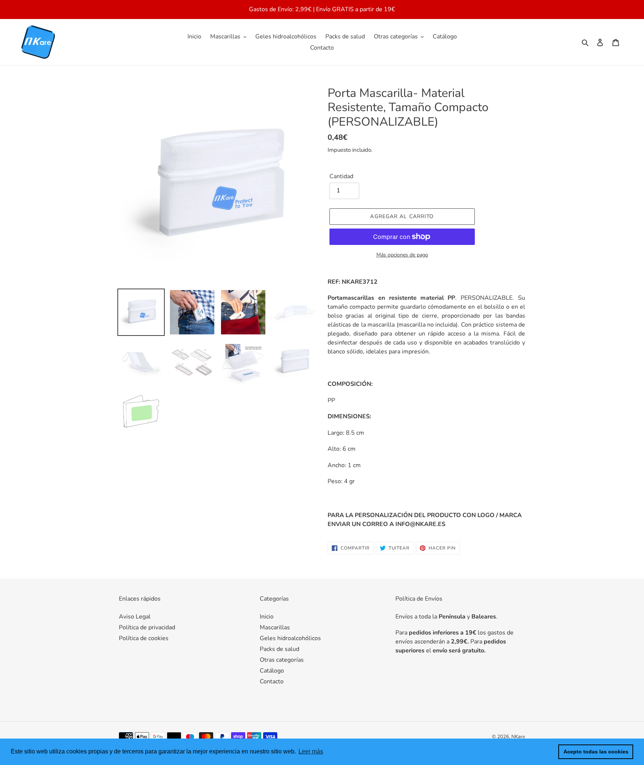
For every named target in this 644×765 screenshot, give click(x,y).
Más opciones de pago (402, 254)
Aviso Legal (135, 617)
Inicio (267, 617)
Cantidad (341, 176)
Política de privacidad (147, 627)
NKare (518, 736)
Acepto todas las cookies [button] (596, 752)
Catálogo (272, 671)
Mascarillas (275, 627)
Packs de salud (279, 649)
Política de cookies (143, 638)
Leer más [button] (311, 751)
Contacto (272, 681)
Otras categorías (282, 660)
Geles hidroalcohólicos (290, 638)
